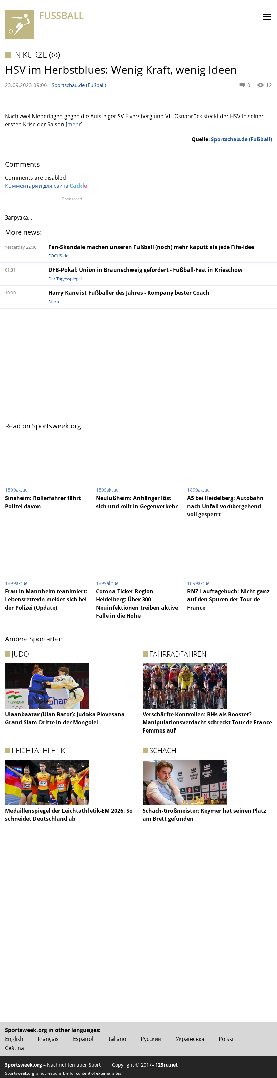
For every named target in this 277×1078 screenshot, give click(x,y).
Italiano (116, 1039)
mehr (74, 124)
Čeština (14, 1048)
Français (48, 1039)
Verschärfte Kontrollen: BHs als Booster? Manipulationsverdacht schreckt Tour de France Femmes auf (207, 722)
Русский (151, 1039)
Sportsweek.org (23, 1064)
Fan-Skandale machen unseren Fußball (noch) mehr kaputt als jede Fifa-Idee (151, 247)
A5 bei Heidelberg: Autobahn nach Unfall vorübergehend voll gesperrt (225, 506)
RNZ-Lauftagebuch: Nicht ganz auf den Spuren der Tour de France (228, 599)
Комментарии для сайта (46, 185)
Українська (190, 1039)
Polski (226, 1039)
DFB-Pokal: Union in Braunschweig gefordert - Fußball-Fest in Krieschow (145, 270)
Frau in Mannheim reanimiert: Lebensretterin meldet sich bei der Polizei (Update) (46, 599)
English (14, 1039)
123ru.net (166, 1064)
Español (83, 1039)
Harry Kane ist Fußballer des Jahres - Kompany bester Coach (128, 293)
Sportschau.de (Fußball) (79, 85)
